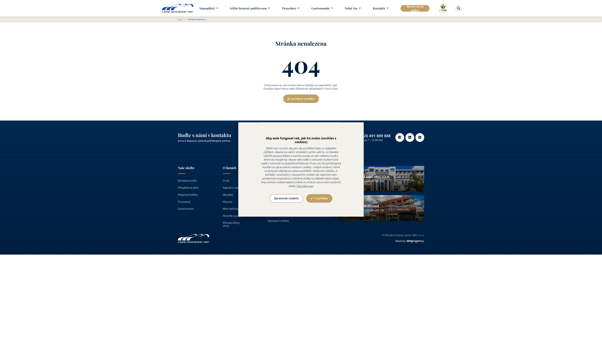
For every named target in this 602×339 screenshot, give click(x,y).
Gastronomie (186, 208)
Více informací (305, 186)
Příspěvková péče (188, 187)
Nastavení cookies (278, 221)
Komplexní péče (187, 180)
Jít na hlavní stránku (301, 99)
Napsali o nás (231, 187)
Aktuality (228, 194)
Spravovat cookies (286, 198)
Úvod (180, 19)
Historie (227, 202)
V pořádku (320, 198)
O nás (226, 180)
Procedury (184, 202)
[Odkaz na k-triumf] (443, 8)
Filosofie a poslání (233, 216)
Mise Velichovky (232, 208)
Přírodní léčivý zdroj (231, 224)
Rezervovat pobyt (415, 8)
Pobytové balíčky (188, 194)
